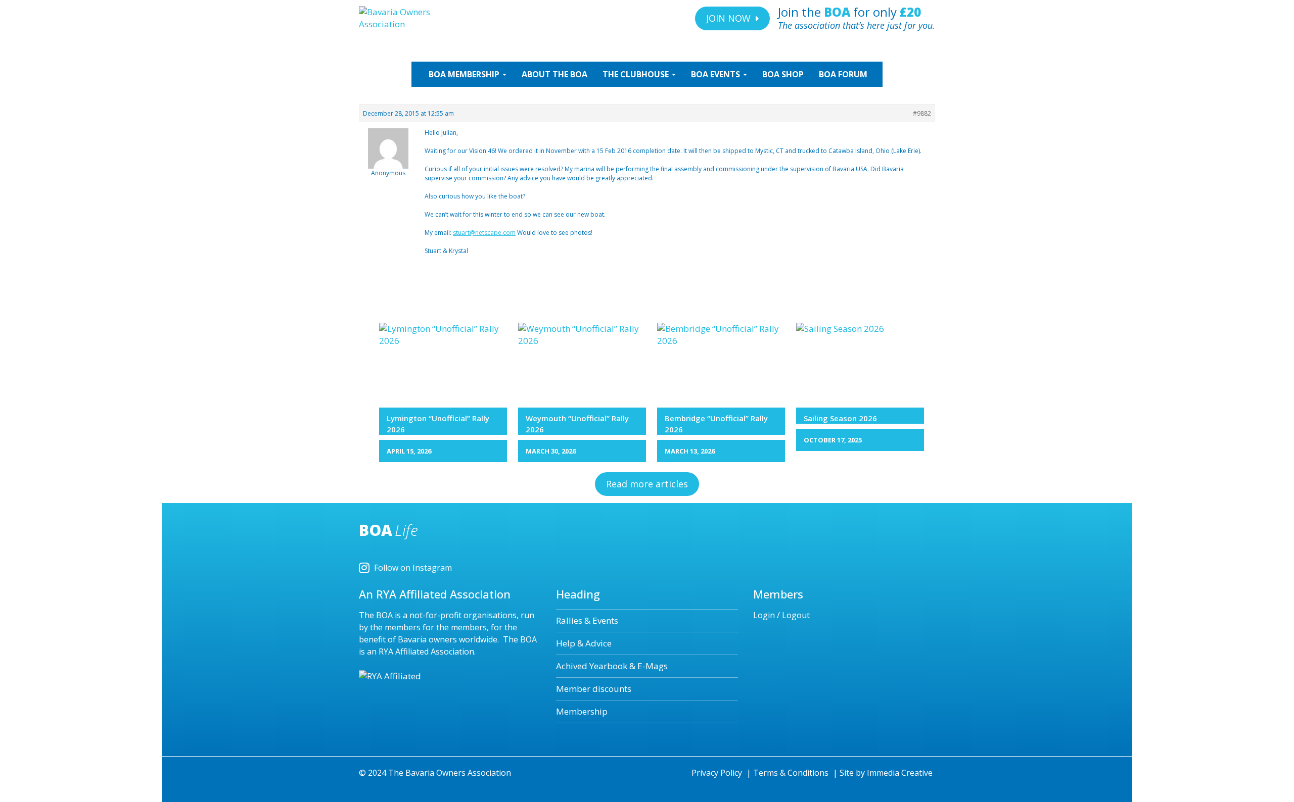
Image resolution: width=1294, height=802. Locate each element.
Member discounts (593, 688)
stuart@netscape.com (484, 232)
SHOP (783, 74)
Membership (582, 711)
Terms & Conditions (790, 772)
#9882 (922, 113)
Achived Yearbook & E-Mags (612, 666)
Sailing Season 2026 (840, 418)
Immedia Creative (900, 772)
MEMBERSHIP (465, 74)
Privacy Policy (716, 772)
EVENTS (716, 74)
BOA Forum (843, 74)
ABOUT (554, 74)
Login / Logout (781, 615)
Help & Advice (584, 643)
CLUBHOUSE (637, 74)
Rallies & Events (587, 620)
